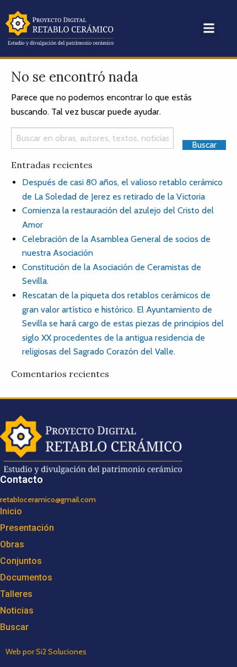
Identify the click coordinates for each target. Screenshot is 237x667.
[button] (209, 28)
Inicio (11, 511)
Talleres (16, 594)
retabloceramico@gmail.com (48, 499)
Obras (12, 544)
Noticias (17, 610)
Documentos (26, 577)
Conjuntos (21, 561)
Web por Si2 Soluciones (46, 652)
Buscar (14, 627)
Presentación (27, 528)
